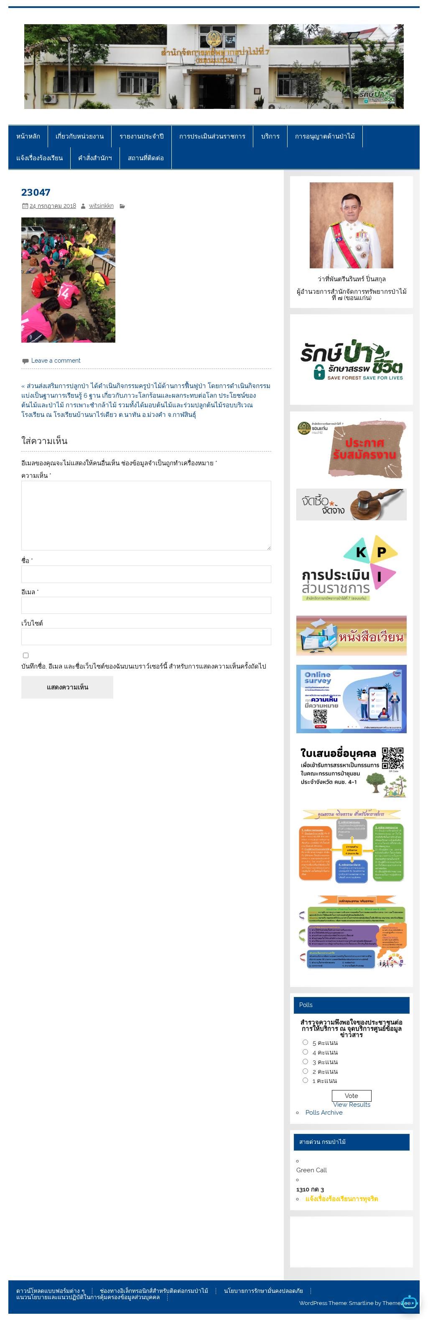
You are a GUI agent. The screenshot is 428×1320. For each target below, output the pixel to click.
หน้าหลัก (28, 136)
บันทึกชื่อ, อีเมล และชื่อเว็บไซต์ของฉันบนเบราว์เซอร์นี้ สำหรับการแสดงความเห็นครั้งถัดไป (143, 667)
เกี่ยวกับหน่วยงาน (80, 136)
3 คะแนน (325, 1062)
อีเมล (30, 592)
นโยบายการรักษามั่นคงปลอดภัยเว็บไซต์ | (348, 1237)
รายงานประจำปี (142, 136)
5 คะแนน (325, 1043)
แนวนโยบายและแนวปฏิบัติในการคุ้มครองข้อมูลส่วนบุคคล (88, 1297)
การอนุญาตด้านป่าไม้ (325, 136)
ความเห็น (36, 476)
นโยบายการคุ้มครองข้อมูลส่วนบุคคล (348, 1256)
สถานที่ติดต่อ (146, 158)
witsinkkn (101, 205)
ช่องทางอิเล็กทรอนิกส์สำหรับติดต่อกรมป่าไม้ (154, 1291)
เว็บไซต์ (32, 624)
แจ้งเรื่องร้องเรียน (39, 158)
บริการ (270, 136)
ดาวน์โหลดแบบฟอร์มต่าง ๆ (50, 1291)
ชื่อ (27, 561)
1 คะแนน (325, 1081)
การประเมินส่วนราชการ (212, 136)
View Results (351, 1104)
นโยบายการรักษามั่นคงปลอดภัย (263, 1291)
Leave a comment (56, 360)
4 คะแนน (325, 1052)
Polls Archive (324, 1112)
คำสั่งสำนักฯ (95, 158)
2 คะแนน (325, 1071)
